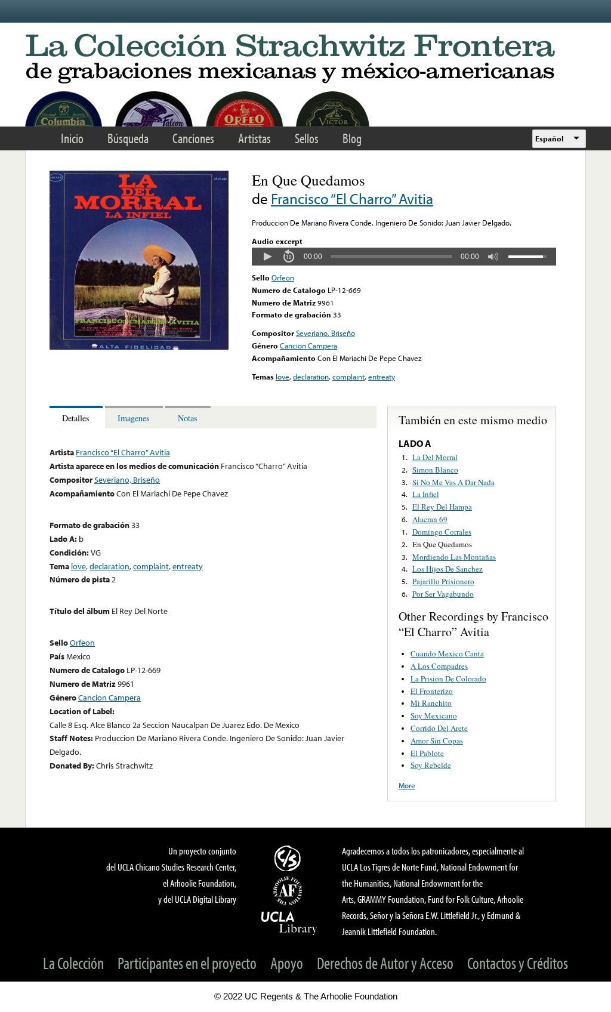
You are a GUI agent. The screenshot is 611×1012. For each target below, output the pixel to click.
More (407, 785)
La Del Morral (435, 457)
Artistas (254, 138)
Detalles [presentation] (76, 418)
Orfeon (282, 277)
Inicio (72, 138)
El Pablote (427, 753)
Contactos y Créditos (517, 962)
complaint (348, 376)
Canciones (193, 138)
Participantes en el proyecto (187, 962)
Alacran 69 (430, 519)
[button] (267, 256)
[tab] (77, 417)
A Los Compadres (439, 666)
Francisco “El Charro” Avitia (352, 198)
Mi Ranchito (431, 703)
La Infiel (425, 494)
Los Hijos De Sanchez (447, 568)
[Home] (305, 59)
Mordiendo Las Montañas (454, 556)
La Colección (73, 962)
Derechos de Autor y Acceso (385, 962)
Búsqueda (128, 138)
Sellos (307, 138)
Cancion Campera (308, 345)
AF (289, 891)
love (282, 376)
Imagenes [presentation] (134, 418)
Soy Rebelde (431, 765)
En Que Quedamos (442, 544)
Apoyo (286, 962)
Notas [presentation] (188, 418)
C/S (289, 858)
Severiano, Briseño (325, 333)
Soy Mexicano (434, 715)
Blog (352, 138)
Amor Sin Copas (437, 740)
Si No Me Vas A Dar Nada (453, 482)
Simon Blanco (435, 469)
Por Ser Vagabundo (443, 593)
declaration (311, 376)
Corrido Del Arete (439, 728)
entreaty (381, 376)
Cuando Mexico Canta (447, 653)
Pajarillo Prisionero (443, 581)
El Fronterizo (432, 691)
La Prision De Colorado (448, 678)
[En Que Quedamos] (139, 346)
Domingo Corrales (441, 531)
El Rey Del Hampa (442, 506)
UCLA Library (289, 922)
